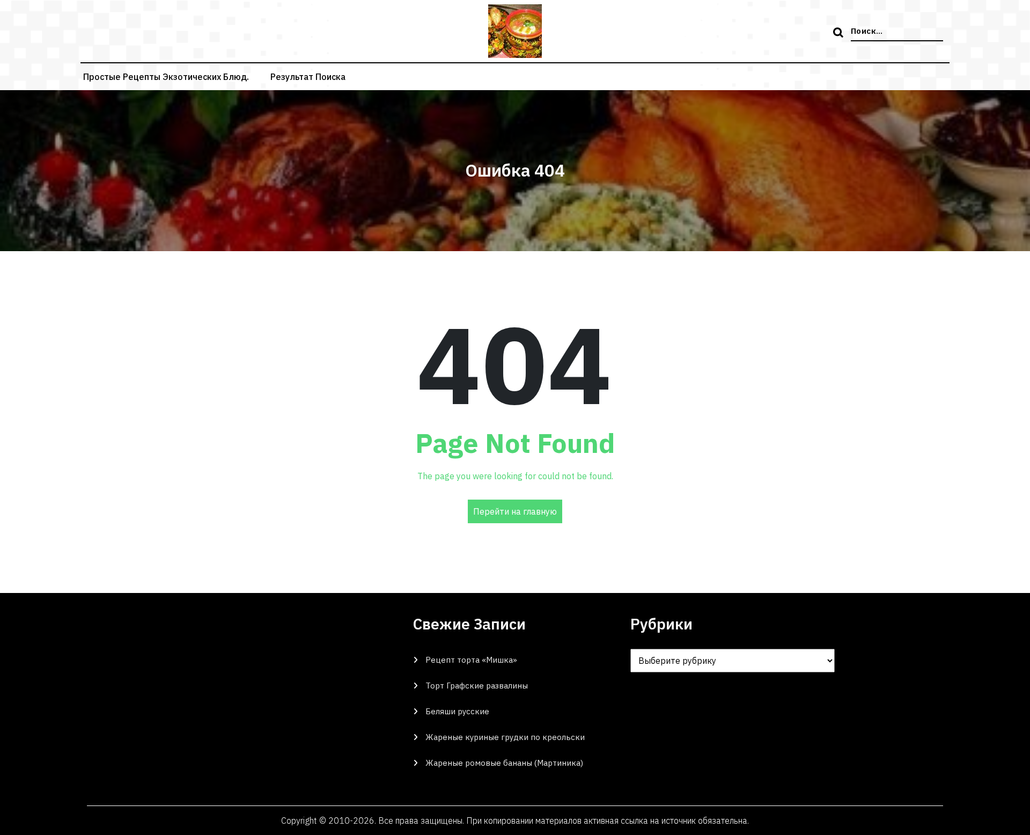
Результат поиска (307, 76)
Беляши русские (457, 711)
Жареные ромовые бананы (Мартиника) (504, 763)
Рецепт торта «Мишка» (471, 660)
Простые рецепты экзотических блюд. (166, 76)
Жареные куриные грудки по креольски (505, 737)
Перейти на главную (515, 511)
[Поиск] (839, 33)
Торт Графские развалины (476, 685)
